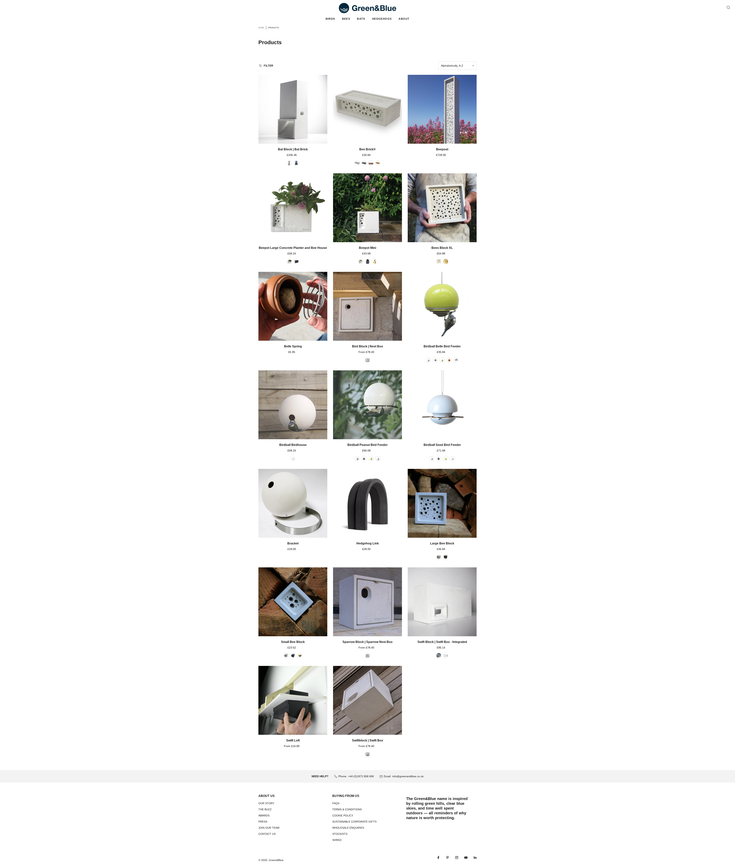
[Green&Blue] (367, 8)
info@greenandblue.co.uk (408, 776)
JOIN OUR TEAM (268, 827)
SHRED (336, 840)
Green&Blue (276, 860)
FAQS (335, 803)
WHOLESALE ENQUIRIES (348, 827)
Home (261, 28)
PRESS (262, 821)
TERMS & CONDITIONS (347, 809)
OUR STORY (266, 803)
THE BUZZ (265, 809)
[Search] (728, 7)
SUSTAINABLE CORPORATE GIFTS (354, 821)
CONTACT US (267, 833)
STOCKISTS (339, 833)
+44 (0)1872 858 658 (361, 776)
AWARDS (264, 815)
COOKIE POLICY (342, 815)
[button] (330, 19)
